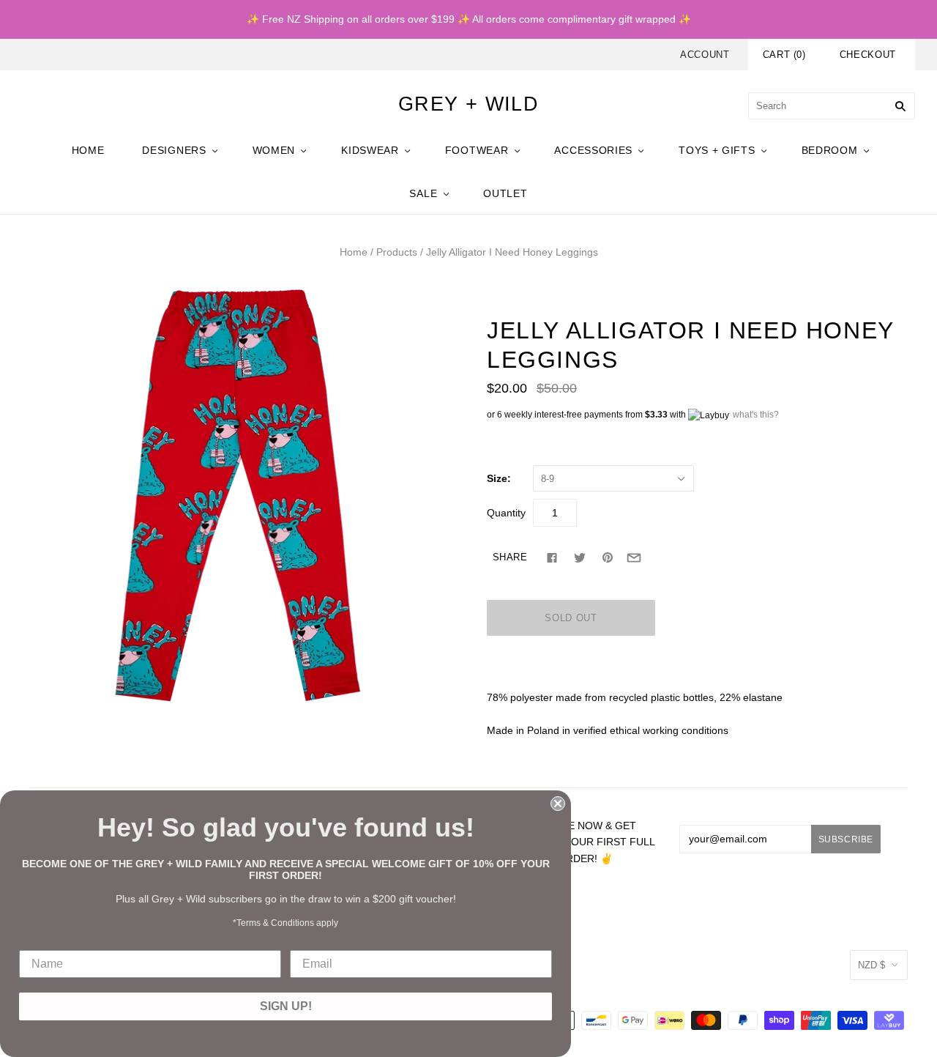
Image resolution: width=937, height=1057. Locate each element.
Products (396, 252)
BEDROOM (830, 150)
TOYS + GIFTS (717, 150)
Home (353, 252)
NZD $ (871, 965)
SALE (423, 193)
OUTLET (505, 193)
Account (705, 54)
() (784, 54)
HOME (88, 150)
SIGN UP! (286, 1006)
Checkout (868, 54)
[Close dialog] (557, 803)
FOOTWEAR (477, 150)
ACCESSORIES (593, 150)
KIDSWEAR (370, 150)
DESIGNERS (174, 150)
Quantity (506, 513)
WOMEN (274, 150)
